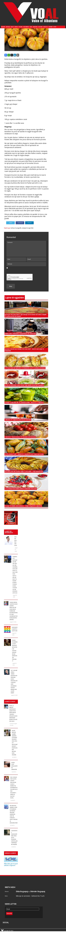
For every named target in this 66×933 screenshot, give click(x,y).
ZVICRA (16, 26)
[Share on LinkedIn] (14, 55)
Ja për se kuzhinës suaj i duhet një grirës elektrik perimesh (24, 385)
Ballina (3, 26)
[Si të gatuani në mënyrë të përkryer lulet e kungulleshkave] (26, 361)
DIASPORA (35, 26)
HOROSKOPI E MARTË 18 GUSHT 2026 (14, 629)
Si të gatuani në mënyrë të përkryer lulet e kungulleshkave (25, 368)
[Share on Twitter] (11, 55)
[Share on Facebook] (5, 55)
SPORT (54, 26)
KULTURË (40, 26)
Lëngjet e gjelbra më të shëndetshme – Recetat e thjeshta (24, 402)
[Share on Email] (17, 55)
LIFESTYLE (45, 26)
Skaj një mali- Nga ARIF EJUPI (15, 541)
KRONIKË (51, 26)
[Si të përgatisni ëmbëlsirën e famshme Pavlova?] (26, 481)
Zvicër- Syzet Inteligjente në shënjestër (14, 766)
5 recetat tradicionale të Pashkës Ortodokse (20, 437)
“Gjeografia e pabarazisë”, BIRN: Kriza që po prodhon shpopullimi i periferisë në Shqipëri (14, 837)
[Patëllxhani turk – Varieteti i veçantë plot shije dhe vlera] (26, 447)
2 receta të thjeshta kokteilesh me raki (18, 420)
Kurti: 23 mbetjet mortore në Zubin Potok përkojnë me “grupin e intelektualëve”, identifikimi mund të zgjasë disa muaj (13, 713)
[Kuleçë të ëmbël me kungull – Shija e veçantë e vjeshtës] (26, 499)
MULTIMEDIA (26, 26)
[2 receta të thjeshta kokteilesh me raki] (26, 413)
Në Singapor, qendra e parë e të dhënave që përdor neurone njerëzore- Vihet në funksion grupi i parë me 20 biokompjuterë (13, 814)
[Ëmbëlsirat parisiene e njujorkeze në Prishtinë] (26, 326)
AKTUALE (8, 26)
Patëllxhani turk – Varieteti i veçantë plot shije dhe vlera (24, 454)
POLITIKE (21, 26)
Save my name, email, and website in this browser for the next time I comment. (24, 270)
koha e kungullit (16, 228)
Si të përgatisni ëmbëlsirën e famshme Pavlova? (21, 488)
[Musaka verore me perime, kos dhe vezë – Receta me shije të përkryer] (26, 344)
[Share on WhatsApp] (8, 55)
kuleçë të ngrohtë (27, 228)
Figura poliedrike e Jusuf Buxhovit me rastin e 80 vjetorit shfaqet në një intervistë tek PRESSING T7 (14, 651)
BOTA (31, 26)
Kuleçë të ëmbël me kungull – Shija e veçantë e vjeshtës (23, 506)
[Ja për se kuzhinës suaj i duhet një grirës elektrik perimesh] (26, 378)
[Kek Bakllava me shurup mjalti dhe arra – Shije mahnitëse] (26, 464)
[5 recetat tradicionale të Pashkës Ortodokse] (26, 430)
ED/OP (12, 26)
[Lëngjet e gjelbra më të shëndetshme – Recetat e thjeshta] (26, 395)
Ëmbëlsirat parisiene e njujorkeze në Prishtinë (20, 333)
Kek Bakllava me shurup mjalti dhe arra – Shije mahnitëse (24, 471)
